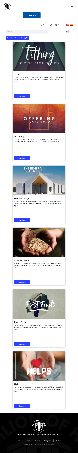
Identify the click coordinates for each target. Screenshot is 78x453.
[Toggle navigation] (72, 7)
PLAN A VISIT (32, 15)
